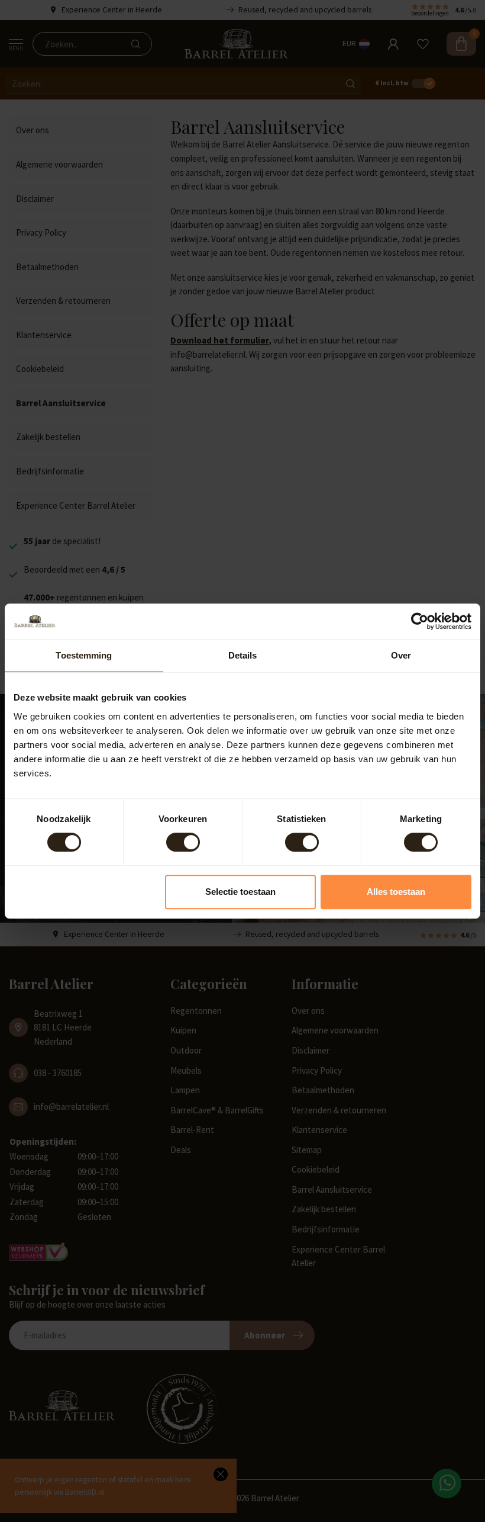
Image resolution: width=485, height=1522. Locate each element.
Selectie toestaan (240, 892)
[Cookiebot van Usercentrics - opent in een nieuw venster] (419, 621)
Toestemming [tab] (84, 655)
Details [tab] (242, 655)
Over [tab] (401, 655)
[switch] (183, 842)
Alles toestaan (396, 892)
